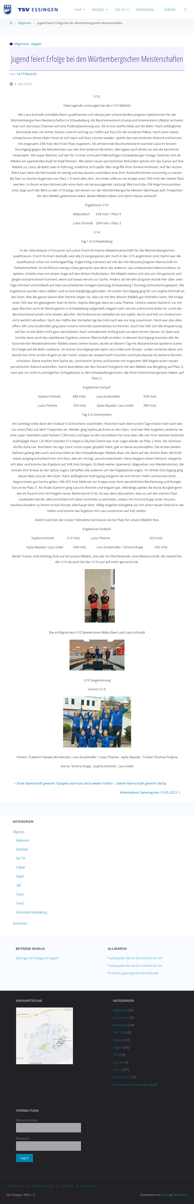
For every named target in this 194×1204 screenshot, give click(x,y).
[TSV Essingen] (32, 9)
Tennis (20, 903)
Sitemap (67, 1186)
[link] (185, 9)
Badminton (22, 840)
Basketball (22, 849)
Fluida (164, 1195)
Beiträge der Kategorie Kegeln (37, 958)
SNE (18, 885)
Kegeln (36, 44)
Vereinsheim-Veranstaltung (31, 912)
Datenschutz (43, 1186)
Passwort (22, 1138)
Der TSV (20, 858)
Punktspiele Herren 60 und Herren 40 (135, 958)
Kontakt (88, 1186)
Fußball (20, 867)
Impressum (15, 1186)
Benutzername (27, 1120)
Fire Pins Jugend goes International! (133, 973)
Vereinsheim (20, 923)
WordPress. (180, 1195)
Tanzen (20, 894)
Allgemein (24, 23)
